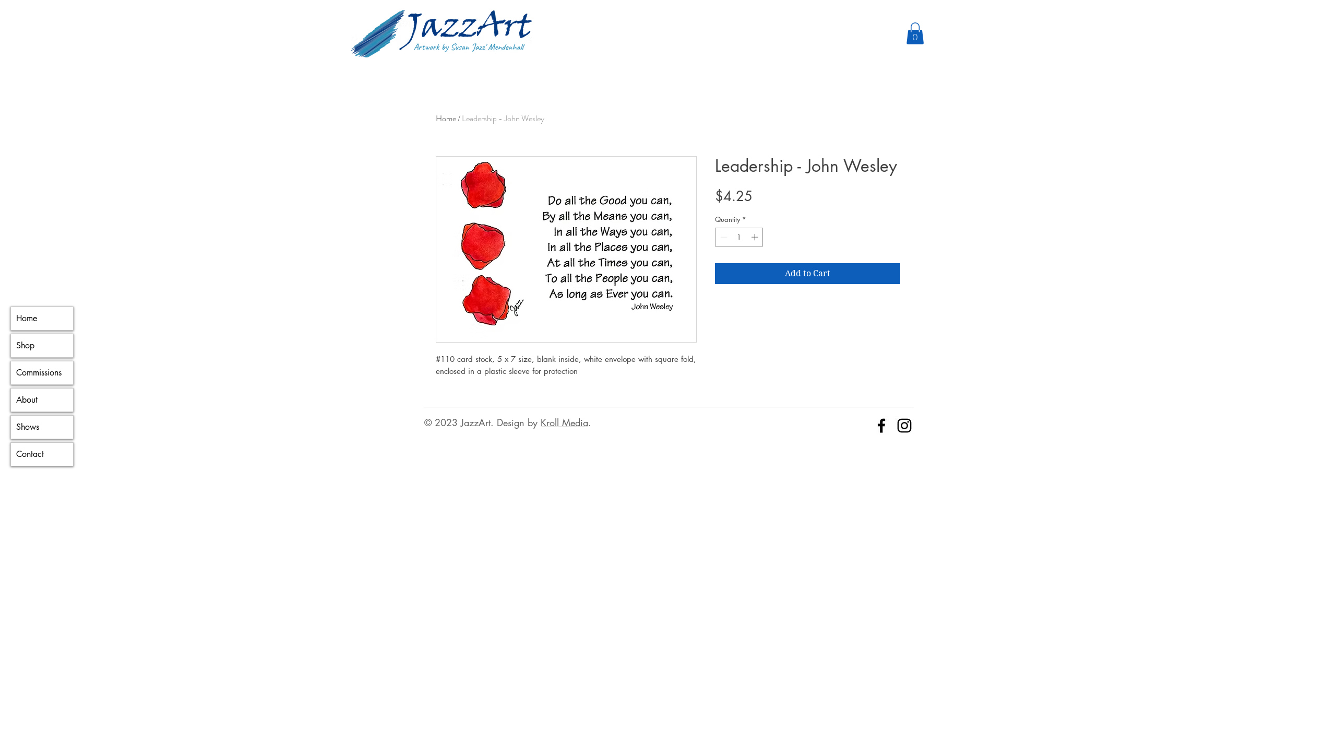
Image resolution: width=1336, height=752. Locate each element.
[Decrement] (723, 237)
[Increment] (755, 237)
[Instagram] (904, 425)
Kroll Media (564, 422)
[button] (915, 33)
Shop (25, 345)
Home (26, 318)
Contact (30, 454)
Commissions (39, 372)
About (27, 399)
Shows (27, 426)
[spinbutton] (739, 237)
